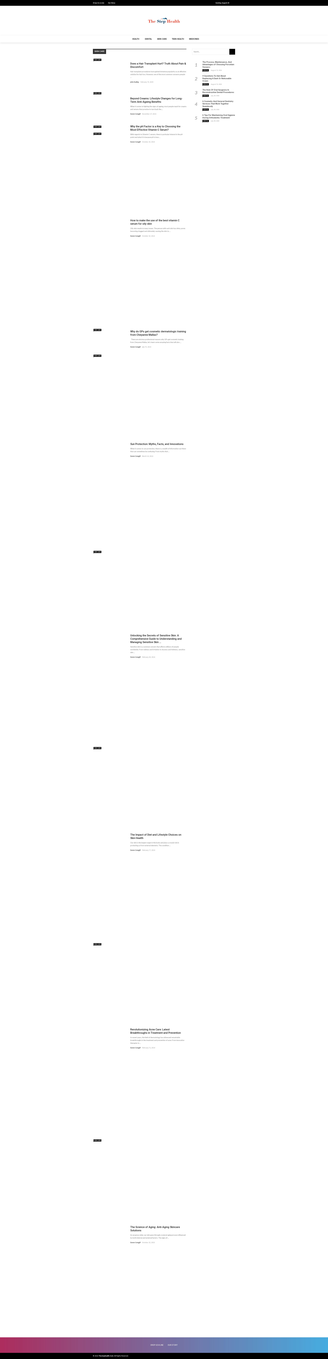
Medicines (194, 39)
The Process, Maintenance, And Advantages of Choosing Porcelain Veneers (218, 64)
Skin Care (162, 39)
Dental (148, 39)
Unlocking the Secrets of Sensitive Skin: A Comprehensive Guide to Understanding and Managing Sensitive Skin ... (156, 639)
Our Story (111, 3)
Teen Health (178, 39)
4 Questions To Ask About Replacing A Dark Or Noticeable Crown (216, 78)
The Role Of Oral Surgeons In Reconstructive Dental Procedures (218, 91)
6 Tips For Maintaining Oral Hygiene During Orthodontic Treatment (218, 116)
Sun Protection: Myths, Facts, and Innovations (156, 444)
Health (135, 39)
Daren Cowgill (135, 114)
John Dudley (134, 82)
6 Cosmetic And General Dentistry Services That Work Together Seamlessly (217, 103)
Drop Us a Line (98, 3)
